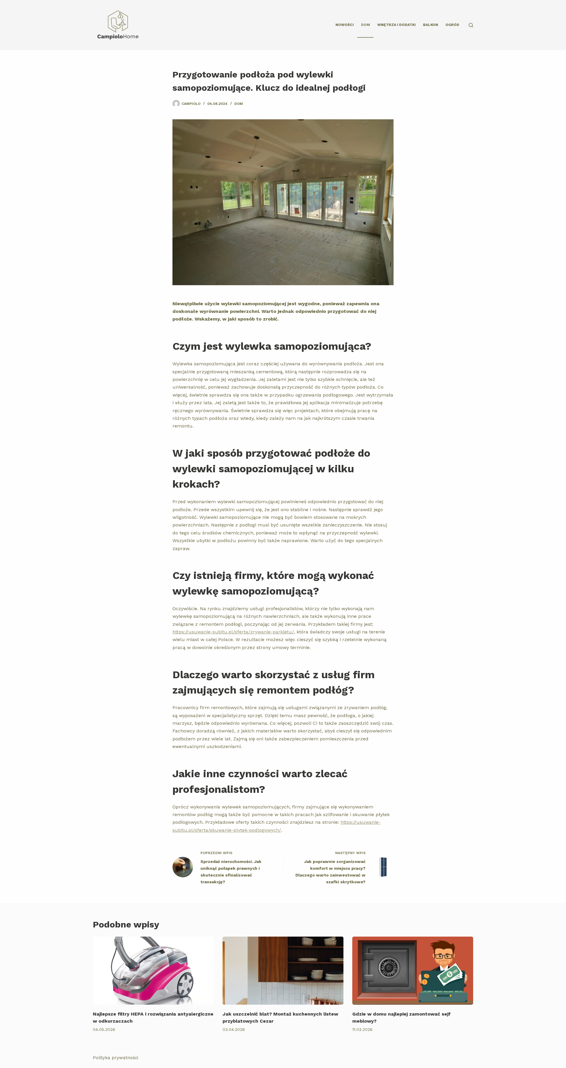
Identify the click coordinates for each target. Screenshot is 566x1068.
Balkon (430, 25)
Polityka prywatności (115, 1057)
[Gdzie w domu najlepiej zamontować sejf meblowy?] (412, 971)
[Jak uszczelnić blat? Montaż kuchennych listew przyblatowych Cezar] (283, 971)
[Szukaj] (471, 25)
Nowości (344, 25)
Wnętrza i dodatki (396, 25)
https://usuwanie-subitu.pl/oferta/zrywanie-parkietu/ (233, 632)
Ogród (452, 25)
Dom (365, 25)
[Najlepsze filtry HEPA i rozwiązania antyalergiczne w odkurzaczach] (153, 971)
